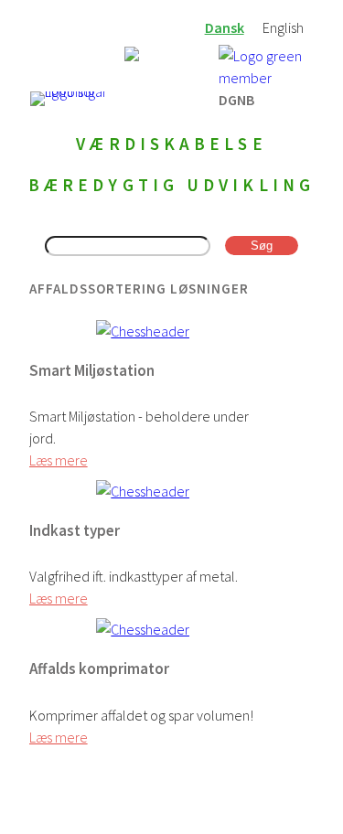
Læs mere (58, 460)
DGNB (236, 98)
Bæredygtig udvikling (171, 185)
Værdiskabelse (171, 144)
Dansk (224, 27)
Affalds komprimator (99, 668)
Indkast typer (74, 530)
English (283, 27)
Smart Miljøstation (92, 370)
